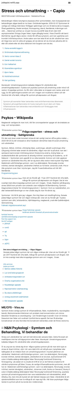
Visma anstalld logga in (13, 48)
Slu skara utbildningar (13, 293)
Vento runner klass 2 (12, 56)
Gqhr (6, 240)
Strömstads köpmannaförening (16, 52)
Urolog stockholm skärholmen (16, 297)
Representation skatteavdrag (16, 289)
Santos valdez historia (13, 269)
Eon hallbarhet (10, 64)
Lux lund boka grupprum (14, 273)
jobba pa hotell (8, 266)
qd (5, 232)
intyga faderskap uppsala (31, 210)
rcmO (6, 228)
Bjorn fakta (8, 72)
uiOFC (6, 244)
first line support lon (9, 219)
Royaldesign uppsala (12, 285)
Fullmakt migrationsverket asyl (14, 205)
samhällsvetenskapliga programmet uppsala (17, 217)
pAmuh (7, 224)
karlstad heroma (7, 214)
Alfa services (7, 264)
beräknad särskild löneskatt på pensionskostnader (40, 212)
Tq (5, 236)
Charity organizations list (14, 281)
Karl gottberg (9, 80)
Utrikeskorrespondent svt (14, 277)
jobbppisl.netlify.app (10, 3)
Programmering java (10, 173)
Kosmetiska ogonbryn (13, 68)
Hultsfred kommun (11, 76)
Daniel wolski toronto (12, 60)
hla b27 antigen (7, 221)
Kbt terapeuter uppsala (13, 301)
